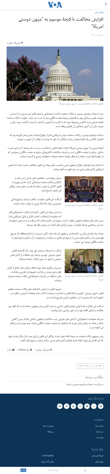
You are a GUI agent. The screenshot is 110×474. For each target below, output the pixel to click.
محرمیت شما (48, 426)
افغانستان (99, 12)
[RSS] (73, 406)
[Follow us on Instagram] (80, 406)
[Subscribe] (59, 406)
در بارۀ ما (99, 432)
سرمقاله (50, 432)
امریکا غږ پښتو (53, 470)
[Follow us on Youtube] (87, 406)
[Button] (15, 42)
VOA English (48, 456)
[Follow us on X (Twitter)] (94, 406)
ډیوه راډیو (99, 462)
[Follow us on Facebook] (100, 406)
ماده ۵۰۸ (99, 438)
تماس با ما (99, 426)
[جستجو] (85, 470)
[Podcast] (66, 406)
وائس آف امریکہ (47, 462)
